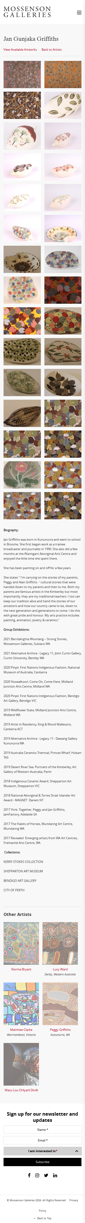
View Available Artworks (20, 49)
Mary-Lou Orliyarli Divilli (21, 1090)
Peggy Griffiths (60, 1030)
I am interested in (42, 1151)
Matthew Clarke (21, 1030)
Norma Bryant (21, 969)
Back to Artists (52, 49)
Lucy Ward (60, 969)
